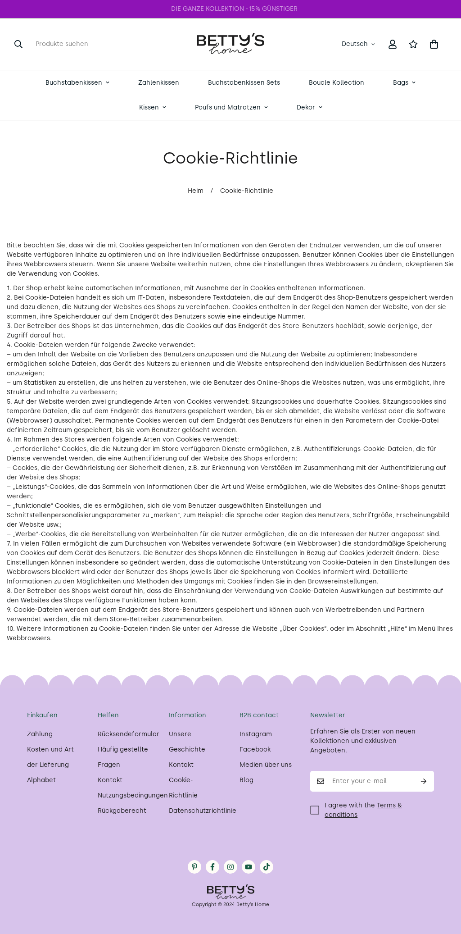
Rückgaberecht (122, 811)
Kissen (149, 107)
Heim (195, 191)
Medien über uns (266, 765)
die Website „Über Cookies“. (284, 629)
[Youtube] (248, 867)
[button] (434, 44)
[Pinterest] (194, 867)
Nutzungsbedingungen (133, 795)
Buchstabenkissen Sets (244, 83)
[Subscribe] (424, 781)
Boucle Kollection (336, 83)
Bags (400, 83)
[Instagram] (230, 867)
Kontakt (110, 780)
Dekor (306, 107)
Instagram (256, 734)
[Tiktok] (266, 867)
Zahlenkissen (158, 83)
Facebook (255, 749)
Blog (246, 780)
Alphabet (41, 780)
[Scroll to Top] (443, 885)
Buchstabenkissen (73, 83)
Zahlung (40, 734)
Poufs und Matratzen (228, 107)
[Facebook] (212, 867)
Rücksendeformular (128, 734)
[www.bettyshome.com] (230, 44)
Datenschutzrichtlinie (202, 811)
